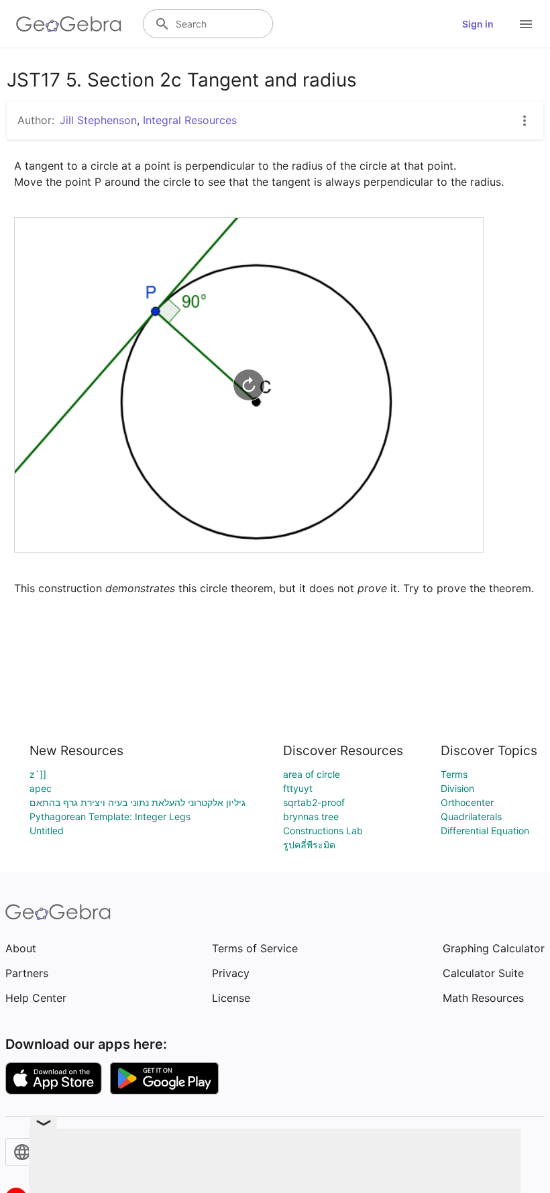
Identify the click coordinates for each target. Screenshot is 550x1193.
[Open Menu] (526, 24)
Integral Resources (190, 120)
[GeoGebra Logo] (68, 24)
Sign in (478, 24)
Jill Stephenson (98, 120)
